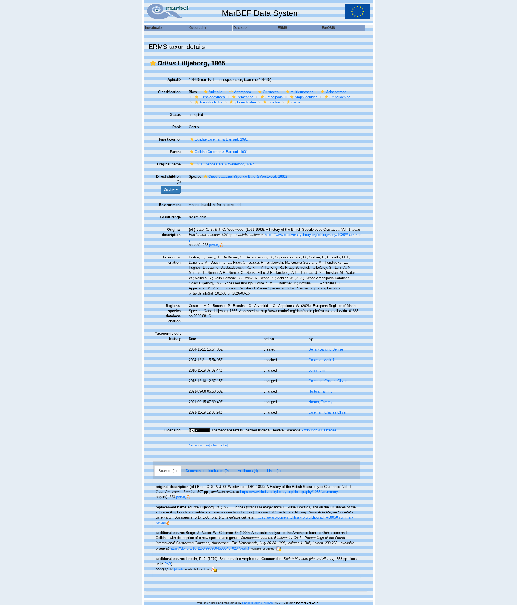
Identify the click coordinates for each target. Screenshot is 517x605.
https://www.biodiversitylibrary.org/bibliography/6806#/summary (304, 517)
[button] (153, 63)
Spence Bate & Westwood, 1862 (224, 164)
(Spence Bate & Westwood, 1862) (247, 176)
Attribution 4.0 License (318, 430)
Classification (169, 92)
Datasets (240, 28)
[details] (214, 245)
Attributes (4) (248, 471)
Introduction (154, 28)
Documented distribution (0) (207, 471)
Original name (169, 164)
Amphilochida (339, 97)
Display (170, 189)
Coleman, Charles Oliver (328, 381)
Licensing (172, 430)
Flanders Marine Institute (257, 602)
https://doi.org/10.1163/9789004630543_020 (204, 548)
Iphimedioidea (245, 102)
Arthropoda (242, 92)
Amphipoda (274, 97)
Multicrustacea (302, 92)
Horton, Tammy (321, 391)
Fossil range (170, 217)
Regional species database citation (173, 313)
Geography (197, 28)
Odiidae (274, 102)
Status (175, 115)
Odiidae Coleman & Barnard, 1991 (221, 139)
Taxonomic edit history (168, 336)
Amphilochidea (306, 97)
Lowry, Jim (317, 370)
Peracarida (245, 97)
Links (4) (274, 471)
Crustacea (271, 92)
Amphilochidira (211, 102)
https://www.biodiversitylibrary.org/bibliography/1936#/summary (289, 492)
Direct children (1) (168, 179)
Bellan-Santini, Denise (326, 349)
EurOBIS (328, 28)
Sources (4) (168, 471)
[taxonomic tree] (200, 445)
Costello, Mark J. (322, 360)
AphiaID (174, 80)
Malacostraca (335, 92)
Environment (170, 205)
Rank (176, 127)
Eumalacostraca (212, 97)
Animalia (215, 92)
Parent (175, 152)
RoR (167, 564)
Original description (171, 232)
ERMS (282, 28)
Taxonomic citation (171, 259)
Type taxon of (169, 139)
